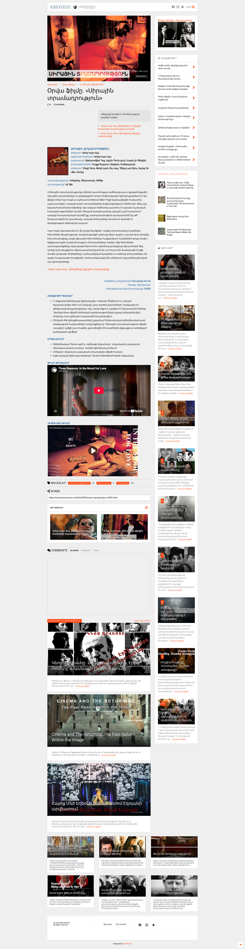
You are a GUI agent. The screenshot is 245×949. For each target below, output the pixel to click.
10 (163, 703)
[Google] (182, 7)
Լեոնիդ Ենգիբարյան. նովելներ (171, 564)
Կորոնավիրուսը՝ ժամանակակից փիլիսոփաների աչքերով (173, 891)
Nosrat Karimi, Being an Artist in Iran (67, 893)
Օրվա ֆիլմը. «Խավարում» (175, 20)
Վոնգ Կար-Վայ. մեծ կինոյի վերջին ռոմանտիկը (78, 269)
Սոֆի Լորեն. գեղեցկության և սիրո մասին (173, 272)
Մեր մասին (121, 924)
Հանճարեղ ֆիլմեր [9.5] (91, 84)
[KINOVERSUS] (73, 8)
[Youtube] (178, 7)
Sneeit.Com (127, 944)
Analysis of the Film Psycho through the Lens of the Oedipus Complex (176, 373)
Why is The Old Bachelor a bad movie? (172, 854)
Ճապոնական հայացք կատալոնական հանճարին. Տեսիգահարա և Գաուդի (66, 851)
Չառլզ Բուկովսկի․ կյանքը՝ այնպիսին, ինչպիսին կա (116, 891)
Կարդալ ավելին (82, 686)
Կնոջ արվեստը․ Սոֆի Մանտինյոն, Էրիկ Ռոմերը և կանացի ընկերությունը (180, 185)
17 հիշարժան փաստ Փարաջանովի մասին (176, 323)
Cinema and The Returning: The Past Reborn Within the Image (179, 232)
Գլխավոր (52, 84)
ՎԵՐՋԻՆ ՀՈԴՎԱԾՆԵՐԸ (173, 174)
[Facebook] (173, 7)
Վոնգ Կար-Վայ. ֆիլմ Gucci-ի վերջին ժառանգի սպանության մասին (119, 127)
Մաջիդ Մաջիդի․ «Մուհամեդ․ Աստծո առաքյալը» (175, 666)
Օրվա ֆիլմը (68, 84)
